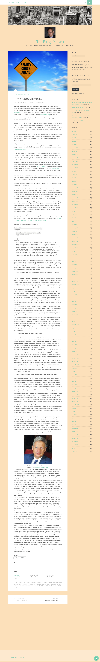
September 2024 (76, 204)
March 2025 (74, 184)
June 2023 (74, 254)
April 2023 (74, 261)
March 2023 (74, 264)
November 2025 (75, 157)
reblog (24, 587)
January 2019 (75, 431)
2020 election (26, 582)
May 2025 (74, 177)
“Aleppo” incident (40, 166)
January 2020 (75, 391)
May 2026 (74, 137)
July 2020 (74, 371)
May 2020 (74, 378)
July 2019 (74, 411)
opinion (19, 587)
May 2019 (74, 418)
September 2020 (76, 364)
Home (12, 2)
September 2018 (76, 441)
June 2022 (74, 294)
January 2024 (75, 231)
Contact (24, 2)
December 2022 (75, 274)
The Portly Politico (50, 41)
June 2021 (74, 334)
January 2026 (75, 151)
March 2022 (74, 304)
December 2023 (75, 234)
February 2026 (75, 147)
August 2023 (75, 248)
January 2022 (75, 311)
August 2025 (75, 167)
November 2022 (75, 278)
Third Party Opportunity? (20, 149)
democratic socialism (48, 584)
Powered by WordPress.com (16, 657)
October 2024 (75, 201)
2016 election (18, 582)
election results (18, 585)
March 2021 (74, 344)
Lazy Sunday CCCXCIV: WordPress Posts (81, 120)
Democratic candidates (48, 582)
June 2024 (74, 214)
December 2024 (75, 194)
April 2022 (74, 301)
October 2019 (75, 401)
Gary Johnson (44, 585)
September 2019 (76, 404)
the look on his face (45, 114)
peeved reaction (18, 112)
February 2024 (75, 228)
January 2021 (75, 351)
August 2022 (75, 288)
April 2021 (74, 341)
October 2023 (75, 241)
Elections (17, 95)
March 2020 (74, 384)
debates (39, 582)
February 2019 (75, 428)
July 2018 (74, 448)
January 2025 (75, 191)
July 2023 (74, 251)
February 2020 (75, 388)
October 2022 (75, 281)
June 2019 (74, 414)
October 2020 (75, 361)
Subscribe (75, 89)
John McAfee (55, 168)
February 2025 (75, 188)
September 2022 (76, 284)
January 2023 (75, 271)
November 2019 (75, 398)
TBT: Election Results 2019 (52, 574)
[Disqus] (37, 627)
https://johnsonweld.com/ (41, 467)
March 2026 (74, 144)
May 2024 (74, 217)
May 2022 (74, 298)
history (23, 95)
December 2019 (75, 394)
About (17, 2)
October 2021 (75, 321)
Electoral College (35, 585)
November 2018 (75, 438)
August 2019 (75, 408)
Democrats (57, 584)
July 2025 (74, 171)
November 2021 (75, 318)
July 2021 (74, 331)
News (15, 587)
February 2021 (75, 348)
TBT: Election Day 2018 (35, 574)
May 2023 (74, 258)
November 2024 (75, 197)
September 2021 (76, 324)
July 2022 (74, 291)
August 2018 (75, 444)
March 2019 (74, 424)
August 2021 (75, 328)
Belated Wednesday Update (78, 107)
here (85, 69)
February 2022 (75, 308)
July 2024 (74, 211)
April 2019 (74, 421)
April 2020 (74, 381)
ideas (50, 585)
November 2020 (75, 358)
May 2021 (74, 338)
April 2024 (74, 221)
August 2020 (75, 368)
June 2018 (74, 451)
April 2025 (74, 181)
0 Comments (40, 102)
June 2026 (74, 134)
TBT (28, 95)
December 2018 (75, 434)
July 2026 (74, 131)
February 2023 (75, 268)
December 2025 (75, 154)
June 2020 (74, 374)
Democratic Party (23, 584)
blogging (33, 582)
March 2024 (74, 224)
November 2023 (75, 238)
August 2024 (75, 207)
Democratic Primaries (35, 584)
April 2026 (74, 141)
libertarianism (57, 585)
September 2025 (76, 164)
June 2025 (74, 174)
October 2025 (75, 161)
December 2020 (75, 354)
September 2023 (76, 244)
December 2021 (75, 314)
